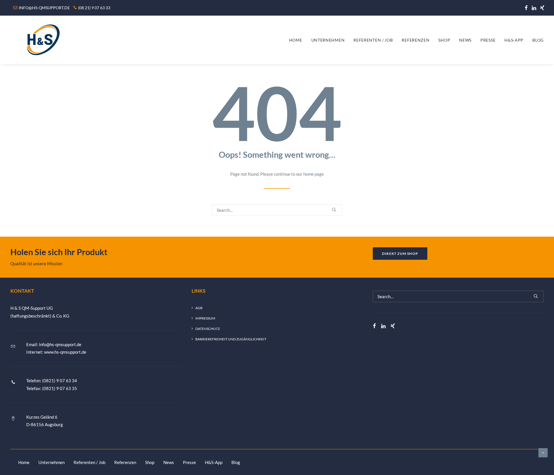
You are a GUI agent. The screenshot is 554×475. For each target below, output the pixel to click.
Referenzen (415, 40)
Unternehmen (328, 40)
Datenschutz (207, 328)
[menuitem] (526, 8)
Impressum (205, 318)
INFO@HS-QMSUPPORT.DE (44, 7)
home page (313, 174)
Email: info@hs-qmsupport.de (53, 344)
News (465, 40)
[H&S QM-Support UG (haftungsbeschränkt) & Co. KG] (41, 40)
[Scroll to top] (543, 452)
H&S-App (513, 40)
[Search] (277, 210)
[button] (526, 8)
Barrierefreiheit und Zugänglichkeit (230, 339)
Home (295, 40)
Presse (487, 40)
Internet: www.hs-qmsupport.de (56, 352)
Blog (538, 40)
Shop (444, 40)
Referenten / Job (373, 40)
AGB (199, 308)
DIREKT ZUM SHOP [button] (400, 253)
